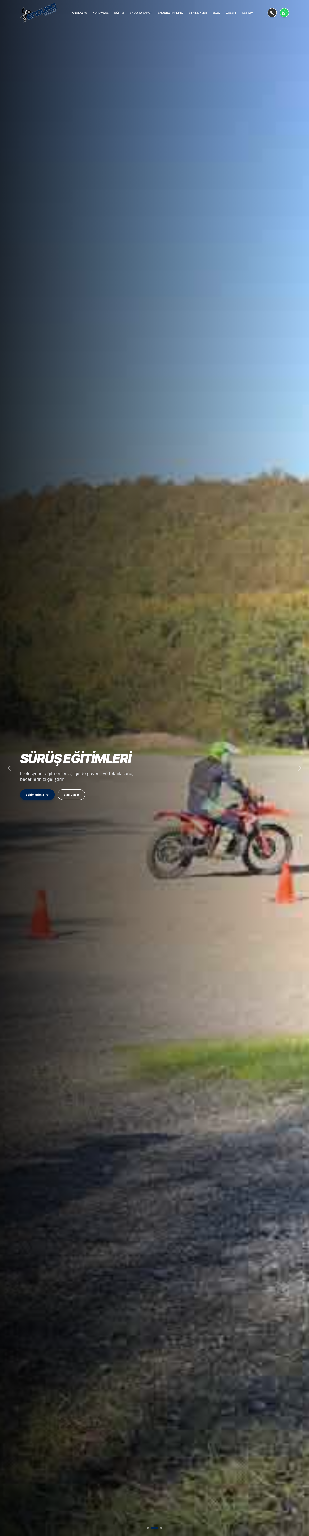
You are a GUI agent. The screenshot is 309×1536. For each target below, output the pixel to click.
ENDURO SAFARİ (141, 12)
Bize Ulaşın (73, 794)
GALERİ (231, 12)
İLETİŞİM (247, 12)
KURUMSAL (101, 12)
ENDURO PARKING (170, 12)
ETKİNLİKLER (198, 12)
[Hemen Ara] (272, 12)
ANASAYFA (79, 12)
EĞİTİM (119, 12)
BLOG (216, 12)
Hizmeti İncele (36, 794)
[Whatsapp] (284, 12)
